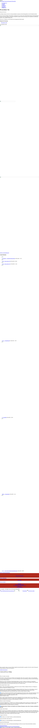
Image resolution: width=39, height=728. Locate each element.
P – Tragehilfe (4, 417)
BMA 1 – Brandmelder (5, 494)
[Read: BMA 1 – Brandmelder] (3, 418)
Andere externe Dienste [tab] (4, 708)
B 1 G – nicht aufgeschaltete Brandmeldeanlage (9, 570)
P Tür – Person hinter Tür (6, 261)
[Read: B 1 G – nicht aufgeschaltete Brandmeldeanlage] (3, 495)
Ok (0, 669)
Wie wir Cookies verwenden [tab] (4, 676)
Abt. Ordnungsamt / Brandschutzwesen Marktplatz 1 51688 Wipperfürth (19, 585)
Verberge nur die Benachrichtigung (13, 726)
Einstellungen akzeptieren (4, 726)
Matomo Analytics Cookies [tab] (4, 695)
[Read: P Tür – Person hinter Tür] (3, 259)
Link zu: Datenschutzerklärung (5, 572)
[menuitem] (20, 3)
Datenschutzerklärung (3, 725)
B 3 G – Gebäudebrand (6, 340)
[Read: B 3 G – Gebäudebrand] (3, 265)
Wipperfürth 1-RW (4, 22)
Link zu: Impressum (3, 578)
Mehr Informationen (4, 669)
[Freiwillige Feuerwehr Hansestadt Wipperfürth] (8, 1)
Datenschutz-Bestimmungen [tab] (4, 722)
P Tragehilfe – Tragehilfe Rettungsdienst (8, 258)
